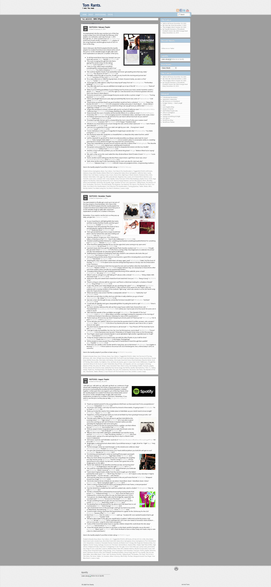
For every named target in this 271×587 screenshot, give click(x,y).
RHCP (144, 181)
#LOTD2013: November (125, 352)
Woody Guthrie (87, 188)
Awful (94, 173)
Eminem (90, 65)
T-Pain (104, 554)
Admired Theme (185, 584)
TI (88, 230)
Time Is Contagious (169, 112)
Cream (89, 77)
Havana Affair (132, 545)
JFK (99, 314)
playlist (142, 179)
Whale (89, 140)
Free (134, 286)
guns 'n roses (128, 362)
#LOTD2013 (128, 356)
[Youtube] (187, 10)
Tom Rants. (91, 5)
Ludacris (129, 440)
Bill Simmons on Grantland (171, 101)
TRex (136, 278)
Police (89, 284)
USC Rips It (166, 118)
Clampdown (90, 543)
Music (102, 171)
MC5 (99, 420)
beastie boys (98, 541)
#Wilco (153, 109)
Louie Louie (92, 179)
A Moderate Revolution (170, 97)
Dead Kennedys (136, 360)
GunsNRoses (102, 309)
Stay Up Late (150, 552)
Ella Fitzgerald (138, 543)
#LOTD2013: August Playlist (99, 379)
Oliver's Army (124, 366)
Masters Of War (88, 366)
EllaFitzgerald (91, 466)
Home (84, 14)
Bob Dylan (122, 173)
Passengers (91, 486)
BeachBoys (125, 312)
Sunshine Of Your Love (122, 182)
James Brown (113, 177)
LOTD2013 (105, 225)
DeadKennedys (142, 248)
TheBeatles (139, 300)
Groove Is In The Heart (111, 545)
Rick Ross (90, 552)
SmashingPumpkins (93, 449)
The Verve (93, 556)
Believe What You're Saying (110, 173)
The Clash (142, 554)
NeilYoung (90, 526)
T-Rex (146, 368)
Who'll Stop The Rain (126, 556)
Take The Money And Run (113, 554)
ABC (106, 239)
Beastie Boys (93, 356)
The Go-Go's (149, 554)
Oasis (89, 118)
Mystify (112, 179)
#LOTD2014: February (124, 167)
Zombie (133, 371)
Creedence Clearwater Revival (103, 543)
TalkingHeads (142, 143)
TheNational (91, 70)
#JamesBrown (144, 99)
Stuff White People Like (170, 111)
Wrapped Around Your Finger (142, 556)
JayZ (149, 443)
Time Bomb (89, 371)
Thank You (91, 370)
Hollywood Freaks (93, 547)
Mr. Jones (96, 366)
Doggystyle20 (106, 320)
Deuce (116, 175)
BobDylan (90, 268)
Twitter (141, 186)
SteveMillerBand (98, 434)
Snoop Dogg (118, 368)
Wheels (101, 371)
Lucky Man (98, 549)
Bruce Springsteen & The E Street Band (144, 541)
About (90, 14)
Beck (93, 493)
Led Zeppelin (127, 364)
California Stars (142, 173)
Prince (143, 124)
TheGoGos (95, 517)
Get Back (113, 362)
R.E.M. (150, 179)
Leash (129, 177)
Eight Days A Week (127, 175)
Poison (85, 368)
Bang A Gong (139, 358)
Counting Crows (104, 175)
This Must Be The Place (144, 184)
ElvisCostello (145, 303)
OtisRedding (135, 260)
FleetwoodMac (140, 131)
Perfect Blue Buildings (132, 179)
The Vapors (132, 184)
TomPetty (90, 159)
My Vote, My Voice (168, 25)
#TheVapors (145, 95)
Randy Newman (124, 181)
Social (110, 14)
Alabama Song (87, 173)
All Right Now (101, 358)
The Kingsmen (116, 184)
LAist (164, 105)
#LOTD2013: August (124, 535)
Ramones (90, 513)
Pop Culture (108, 171)
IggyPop (90, 81)
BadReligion (141, 345)
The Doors (97, 184)
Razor (85, 552)
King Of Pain (118, 364)
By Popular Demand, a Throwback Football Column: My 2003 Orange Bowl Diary (175, 31)
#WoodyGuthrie (145, 109)
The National (125, 184)
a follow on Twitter (101, 217)
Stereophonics (92, 298)
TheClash (90, 406)
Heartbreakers (99, 159)
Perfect (142, 550)
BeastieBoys (136, 275)
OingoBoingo (97, 427)
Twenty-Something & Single (171, 116)
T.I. (150, 368)
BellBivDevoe (144, 330)
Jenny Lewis (143, 547)
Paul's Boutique (128, 550)
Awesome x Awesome (170, 99)
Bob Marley (109, 360)
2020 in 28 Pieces (168, 23)
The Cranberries (124, 370)
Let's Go (133, 364)
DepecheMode (92, 246)
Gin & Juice (120, 362)
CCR (105, 474)
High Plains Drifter (146, 545)
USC (92, 287)
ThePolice (141, 477)
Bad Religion (131, 358)
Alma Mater (149, 539)
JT (90, 230)
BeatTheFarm (98, 287)
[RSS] (177, 10)
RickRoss (136, 440)
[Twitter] (184, 10)
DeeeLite (100, 499)
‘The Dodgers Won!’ (169, 27)
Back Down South (88, 541)
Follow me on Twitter (168, 48)
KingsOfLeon (96, 502)
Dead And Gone (126, 360)
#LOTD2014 (90, 88)
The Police (139, 370)
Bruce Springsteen (94, 171)
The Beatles (90, 184)
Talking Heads (141, 182)
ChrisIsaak (90, 255)
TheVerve (90, 416)
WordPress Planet (168, 122)
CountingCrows (138, 83)
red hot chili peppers (135, 181)
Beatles (99, 173)
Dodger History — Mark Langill (172, 103)
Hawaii (96, 515)
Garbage (93, 470)
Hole (89, 136)
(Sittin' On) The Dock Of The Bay (142, 356)
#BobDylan (142, 102)
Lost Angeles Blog (168, 107)
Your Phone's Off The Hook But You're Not (118, 371)
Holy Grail (103, 547)
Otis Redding (133, 366)
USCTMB (90, 520)
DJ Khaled (122, 543)
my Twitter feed (114, 39)
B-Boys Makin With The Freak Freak (115, 358)
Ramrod (116, 181)
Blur (88, 343)
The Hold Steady (106, 184)
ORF (129, 466)
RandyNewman (92, 122)
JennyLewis (91, 529)
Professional (100, 14)
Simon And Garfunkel (89, 182)
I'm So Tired (128, 547)
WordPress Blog (168, 120)
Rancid (89, 259)
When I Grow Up (115, 556)
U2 (110, 539)
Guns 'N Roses (102, 356)
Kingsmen (147, 154)
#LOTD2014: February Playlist (99, 27)
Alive (94, 358)
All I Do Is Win (141, 539)
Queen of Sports (168, 109)
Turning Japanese (133, 186)
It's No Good (97, 364)
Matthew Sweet (112, 549)
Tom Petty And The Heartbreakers (117, 186)
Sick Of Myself (107, 552)
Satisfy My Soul (109, 368)
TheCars (90, 235)
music (108, 179)
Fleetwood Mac (143, 175)
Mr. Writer (103, 366)
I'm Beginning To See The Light (115, 547)
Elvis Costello (95, 362)
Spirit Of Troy (137, 552)
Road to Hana (98, 552)
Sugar (133, 150)
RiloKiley (90, 74)
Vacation (106, 556)
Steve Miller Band (96, 554)
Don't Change (129, 543)
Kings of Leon (90, 549)
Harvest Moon (123, 545)
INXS (101, 59)
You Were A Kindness (112, 188)
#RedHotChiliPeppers (147, 113)
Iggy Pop (102, 177)
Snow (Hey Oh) (101, 182)
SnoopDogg (147, 318)
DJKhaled (122, 440)
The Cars (115, 370)
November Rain (115, 366)
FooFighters (94, 243)
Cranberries (91, 225)
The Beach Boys (99, 370)
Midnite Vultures (129, 549)
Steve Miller (86, 554)
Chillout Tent (87, 175)
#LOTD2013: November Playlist (100, 196)
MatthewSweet (95, 431)
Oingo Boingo (107, 550)
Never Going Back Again (95, 550)
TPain (150, 440)
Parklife (140, 366)
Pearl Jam (122, 179)
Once (113, 550)
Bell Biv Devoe (91, 360)
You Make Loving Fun (99, 188)
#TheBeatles (149, 106)
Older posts (85, 564)
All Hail (134, 539)
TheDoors (90, 163)
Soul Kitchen (126, 368)
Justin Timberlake (109, 364)
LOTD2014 (112, 59)
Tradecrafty (166, 114)
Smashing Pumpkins (118, 552)
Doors (89, 336)
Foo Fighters (103, 362)
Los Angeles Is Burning (144, 364)
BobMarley (131, 293)
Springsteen (91, 452)
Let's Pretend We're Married (139, 177)
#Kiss (93, 91)
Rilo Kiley (149, 181)
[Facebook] (181, 10)
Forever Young (93, 545)
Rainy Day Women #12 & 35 (104, 181)
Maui (118, 549)
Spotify (110, 40)
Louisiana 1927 (101, 179)
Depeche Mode (146, 360)
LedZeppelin (91, 339)
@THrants (149, 171)
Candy (149, 173)
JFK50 (103, 314)
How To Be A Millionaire (140, 362)
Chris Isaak (117, 360)
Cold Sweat (94, 175)
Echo (119, 175)
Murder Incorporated (141, 549)
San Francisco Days (98, 368)
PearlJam (90, 129)
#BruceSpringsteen (142, 86)
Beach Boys (147, 358)
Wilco (150, 186)
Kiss (125, 177)
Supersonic (132, 182)
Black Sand (109, 541)
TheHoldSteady (92, 149)
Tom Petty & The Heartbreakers (122, 171)
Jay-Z (137, 547)
